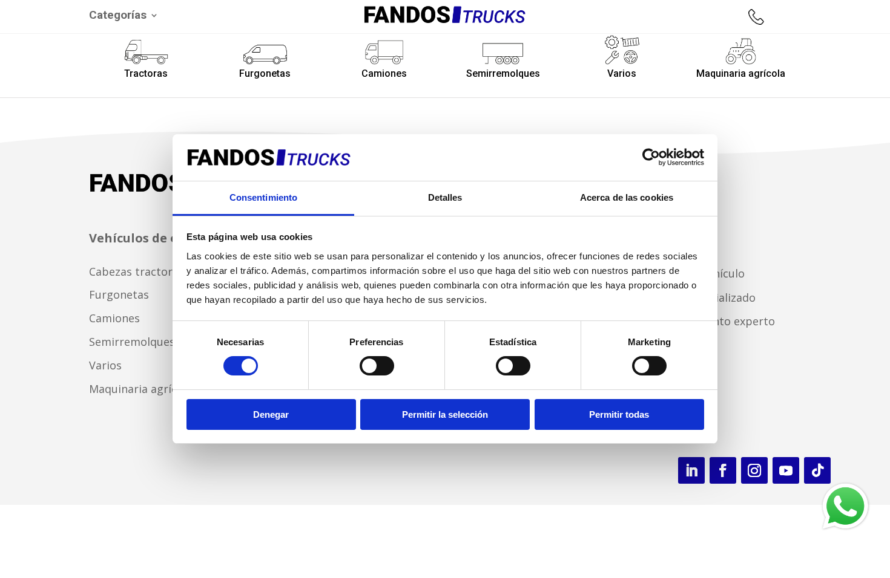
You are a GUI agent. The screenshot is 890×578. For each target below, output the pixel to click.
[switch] (377, 365)
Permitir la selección (445, 414)
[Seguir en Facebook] (723, 470)
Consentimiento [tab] (263, 197)
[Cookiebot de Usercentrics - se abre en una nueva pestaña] (651, 157)
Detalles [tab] (445, 197)
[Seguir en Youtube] (786, 470)
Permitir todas (619, 414)
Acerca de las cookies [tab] (626, 197)
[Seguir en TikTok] (817, 470)
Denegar (271, 414)
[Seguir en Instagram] (754, 470)
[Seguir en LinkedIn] (691, 470)
